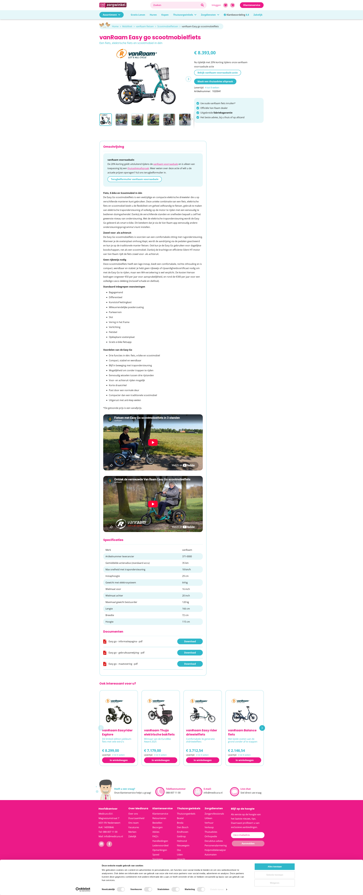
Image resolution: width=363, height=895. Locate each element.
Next (262, 728)
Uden (180, 854)
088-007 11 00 (173, 792)
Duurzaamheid (136, 818)
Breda (180, 822)
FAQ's (155, 836)
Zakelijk (258, 14)
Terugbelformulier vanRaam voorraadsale (134, 179)
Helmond (182, 840)
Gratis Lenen (138, 14)
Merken (132, 831)
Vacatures (133, 827)
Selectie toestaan (274, 875)
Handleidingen (160, 840)
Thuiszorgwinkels (183, 14)
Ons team (133, 822)
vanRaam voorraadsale (165, 164)
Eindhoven (182, 831)
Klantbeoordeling (238, 14)
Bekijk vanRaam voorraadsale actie (218, 72)
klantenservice (128, 792)
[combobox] (178, 5)
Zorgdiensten (208, 14)
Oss (179, 850)
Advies (155, 831)
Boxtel (180, 818)
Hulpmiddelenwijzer (215, 850)
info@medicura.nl (213, 792)
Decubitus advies (214, 840)
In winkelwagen (119, 760)
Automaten (211, 854)
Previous (101, 728)
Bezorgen (157, 827)
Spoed (155, 854)
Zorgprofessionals (214, 813)
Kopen (165, 14)
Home (115, 26)
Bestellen (157, 822)
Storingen (157, 859)
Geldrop (181, 836)
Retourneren (159, 818)
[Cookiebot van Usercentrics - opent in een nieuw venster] (83, 889)
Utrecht (181, 859)
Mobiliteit (127, 26)
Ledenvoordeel (160, 845)
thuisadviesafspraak (138, 168)
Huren (153, 14)
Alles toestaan (275, 866)
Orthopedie (211, 836)
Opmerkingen (159, 850)
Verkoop (209, 827)
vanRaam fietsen (145, 26)
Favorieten (225, 5)
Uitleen (208, 818)
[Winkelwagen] (232, 5)
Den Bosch (182, 827)
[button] (188, 79)
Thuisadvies (211, 831)
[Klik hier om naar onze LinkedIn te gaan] (101, 844)
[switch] (148, 889)
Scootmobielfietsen (167, 26)
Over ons (133, 813)
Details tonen (216, 889)
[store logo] (123, 5)
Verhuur (209, 822)
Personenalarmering (216, 845)
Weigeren (274, 883)
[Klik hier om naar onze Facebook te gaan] (109, 844)
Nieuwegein (183, 845)
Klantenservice (160, 813)
